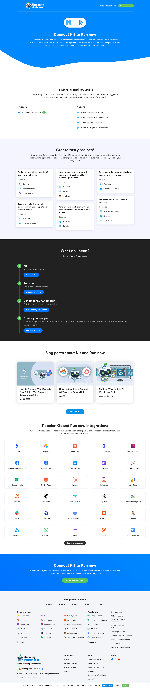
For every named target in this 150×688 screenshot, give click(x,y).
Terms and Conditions (33, 677)
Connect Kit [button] (31, 275)
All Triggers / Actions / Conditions (119, 620)
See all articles (75, 412)
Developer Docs (94, 663)
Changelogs (92, 671)
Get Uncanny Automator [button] (36, 310)
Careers (67, 671)
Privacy (20, 677)
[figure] (19, 112)
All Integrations (117, 616)
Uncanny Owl (36, 664)
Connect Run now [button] (33, 292)
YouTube (119, 659)
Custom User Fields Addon (121, 636)
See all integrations (75, 543)
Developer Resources (96, 667)
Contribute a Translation (97, 675)
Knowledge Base (94, 659)
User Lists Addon (118, 643)
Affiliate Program (71, 667)
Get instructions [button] (33, 330)
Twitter (116, 659)
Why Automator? (71, 663)
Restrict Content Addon (120, 640)
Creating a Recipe (118, 632)
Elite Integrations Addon (120, 647)
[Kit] (69, 23)
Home (66, 659)
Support (91, 679)
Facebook (112, 659)
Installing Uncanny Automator (118, 626)
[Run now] (81, 23)
